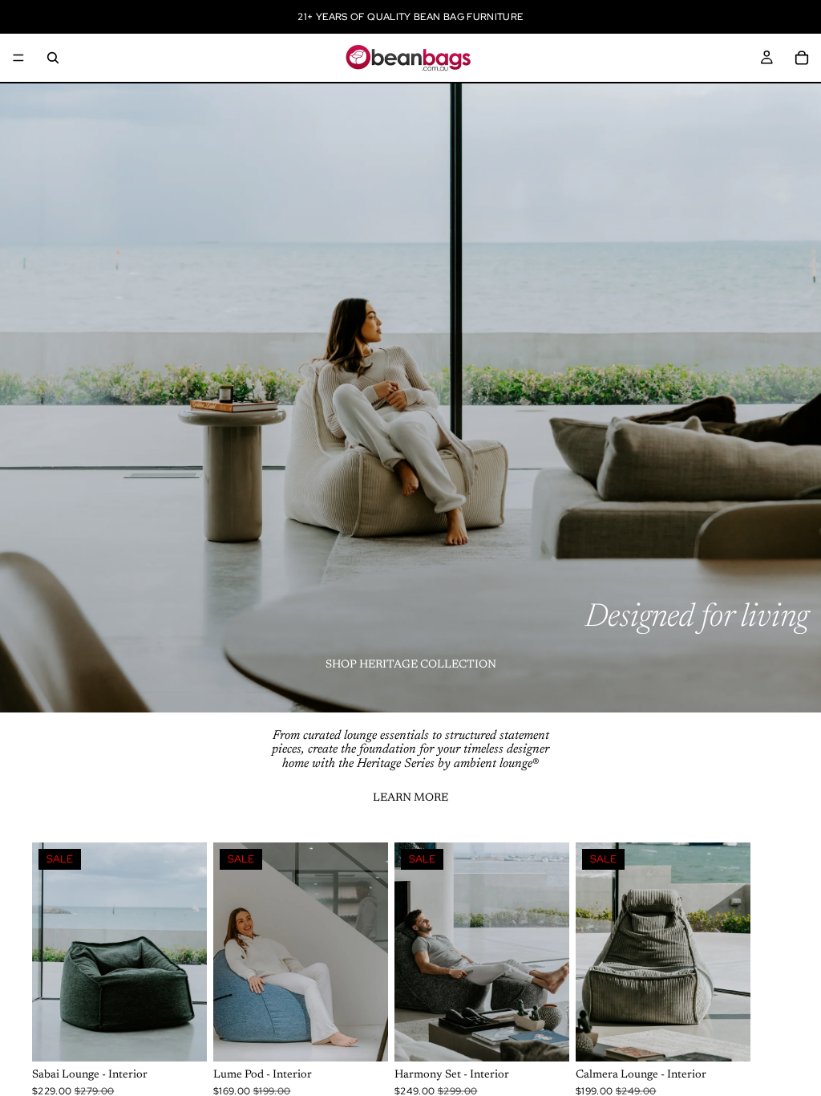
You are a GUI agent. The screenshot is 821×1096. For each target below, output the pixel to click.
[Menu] (18, 57)
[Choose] (182, 1036)
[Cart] (801, 57)
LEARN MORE (410, 798)
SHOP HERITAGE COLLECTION (411, 665)
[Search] (53, 57)
